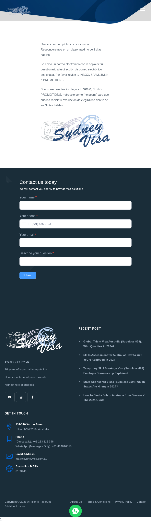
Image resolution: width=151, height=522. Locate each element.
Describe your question (36, 253)
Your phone (28, 216)
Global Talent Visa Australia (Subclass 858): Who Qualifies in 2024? (112, 344)
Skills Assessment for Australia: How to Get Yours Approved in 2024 (112, 357)
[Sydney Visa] (18, 10)
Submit (28, 275)
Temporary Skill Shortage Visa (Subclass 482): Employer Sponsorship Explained (114, 371)
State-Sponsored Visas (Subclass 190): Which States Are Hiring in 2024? (114, 384)
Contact (141, 501)
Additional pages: (15, 506)
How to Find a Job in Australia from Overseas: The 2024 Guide (114, 397)
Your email (27, 234)
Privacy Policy (123, 501)
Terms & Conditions (98, 501)
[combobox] (25, 224)
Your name (28, 197)
